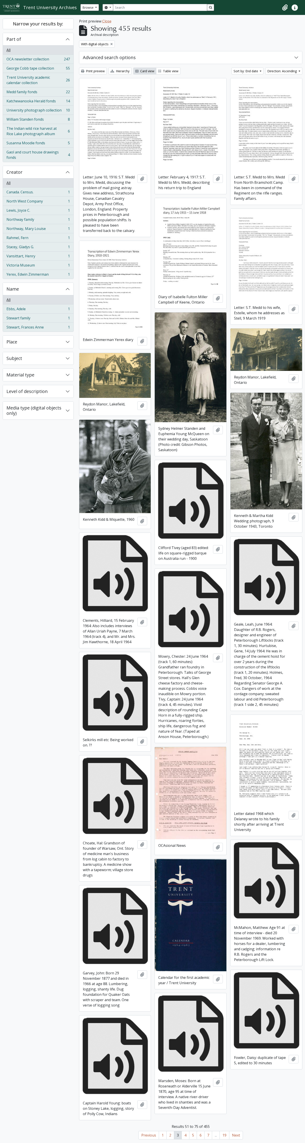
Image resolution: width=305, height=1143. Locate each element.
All (8, 50)
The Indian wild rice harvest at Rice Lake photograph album (38, 131)
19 (224, 1135)
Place (11, 342)
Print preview (95, 71)
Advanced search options (109, 57)
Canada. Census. (38, 193)
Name (12, 289)
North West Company (38, 202)
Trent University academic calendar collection (38, 80)
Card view (146, 71)
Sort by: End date (246, 71)
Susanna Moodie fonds (38, 144)
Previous (148, 1135)
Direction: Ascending (282, 71)
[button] (285, 7)
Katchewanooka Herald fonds (38, 102)
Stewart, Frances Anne (38, 328)
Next (236, 1135)
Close (106, 21)
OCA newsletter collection (38, 60)
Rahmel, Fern (38, 238)
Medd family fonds (38, 93)
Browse (88, 7)
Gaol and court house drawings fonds (38, 155)
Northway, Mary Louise (38, 229)
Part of (13, 39)
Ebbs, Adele (38, 310)
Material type (20, 375)
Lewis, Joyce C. (38, 211)
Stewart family (38, 319)
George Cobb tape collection (38, 69)
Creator (14, 172)
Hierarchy (122, 71)
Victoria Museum (38, 266)
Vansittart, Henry (38, 257)
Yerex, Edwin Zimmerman (38, 275)
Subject (14, 358)
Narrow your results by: (38, 24)
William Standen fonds (38, 120)
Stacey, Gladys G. (38, 248)
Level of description (27, 391)
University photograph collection (38, 111)
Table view (170, 71)
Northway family (38, 220)
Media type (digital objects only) (33, 410)
